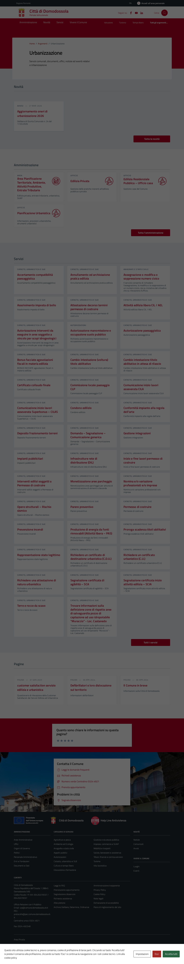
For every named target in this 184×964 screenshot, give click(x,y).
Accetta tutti (171, 954)
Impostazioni (142, 954)
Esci (157, 954)
